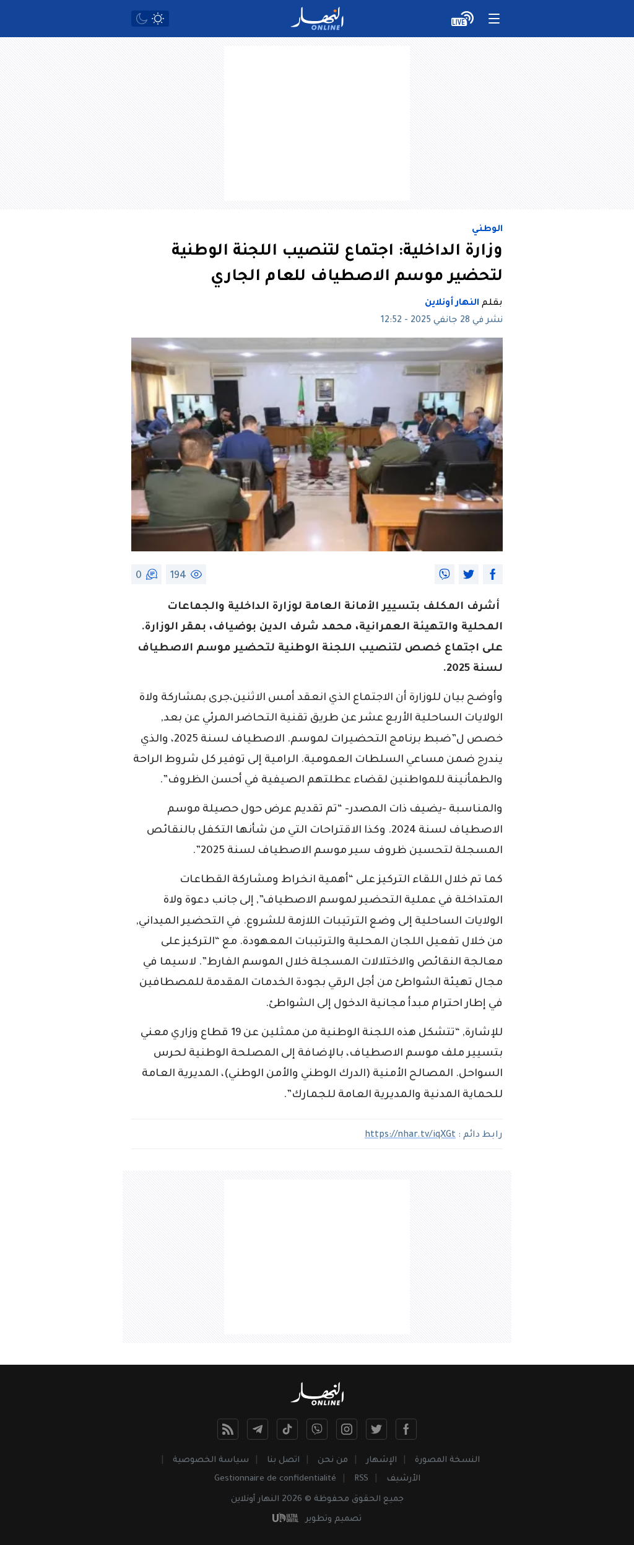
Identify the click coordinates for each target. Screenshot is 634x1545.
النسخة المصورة (447, 1460)
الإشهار (381, 1460)
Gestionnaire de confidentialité (275, 1479)
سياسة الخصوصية (211, 1460)
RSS (361, 1479)
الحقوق (366, 1499)
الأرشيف (403, 1479)
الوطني (487, 230)
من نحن (333, 1460)
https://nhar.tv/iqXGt (410, 1135)
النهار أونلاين (452, 304)
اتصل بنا (283, 1460)
